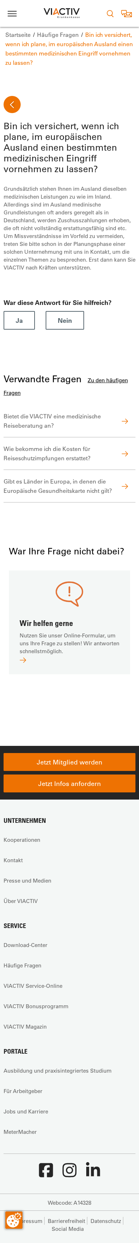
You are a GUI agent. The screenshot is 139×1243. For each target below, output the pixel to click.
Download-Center (25, 944)
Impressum (28, 1220)
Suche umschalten (110, 13)
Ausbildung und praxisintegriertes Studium (58, 1070)
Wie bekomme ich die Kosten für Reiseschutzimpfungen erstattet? (47, 453)
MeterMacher (20, 1131)
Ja (19, 320)
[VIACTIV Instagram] (69, 1174)
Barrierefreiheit (66, 1220)
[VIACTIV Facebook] (46, 1174)
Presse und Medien (27, 880)
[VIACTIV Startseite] (61, 13)
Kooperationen (22, 839)
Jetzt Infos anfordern (69, 783)
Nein (65, 320)
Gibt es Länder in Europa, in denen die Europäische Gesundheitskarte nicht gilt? (58, 485)
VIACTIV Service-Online (33, 985)
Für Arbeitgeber (23, 1090)
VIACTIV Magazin (25, 1026)
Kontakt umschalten (126, 13)
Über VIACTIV (21, 900)
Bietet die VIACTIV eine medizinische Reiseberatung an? (52, 420)
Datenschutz (106, 1220)
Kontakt (13, 860)
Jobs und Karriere (26, 1111)
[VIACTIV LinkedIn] (93, 1174)
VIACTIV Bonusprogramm (36, 1006)
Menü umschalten (12, 13)
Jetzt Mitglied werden (69, 762)
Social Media (68, 1228)
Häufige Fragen (22, 965)
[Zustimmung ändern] (13, 1220)
